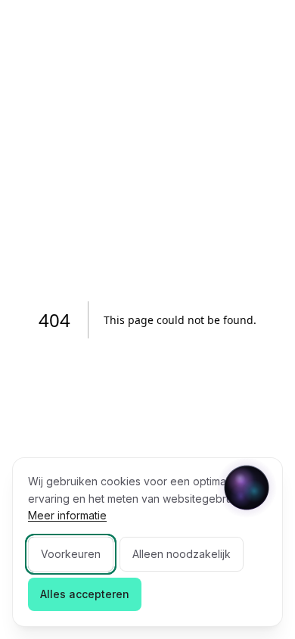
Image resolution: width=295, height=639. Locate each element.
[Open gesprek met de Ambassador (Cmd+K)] (246, 487)
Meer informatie (67, 515)
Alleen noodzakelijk (181, 553)
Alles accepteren (84, 594)
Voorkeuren (71, 553)
